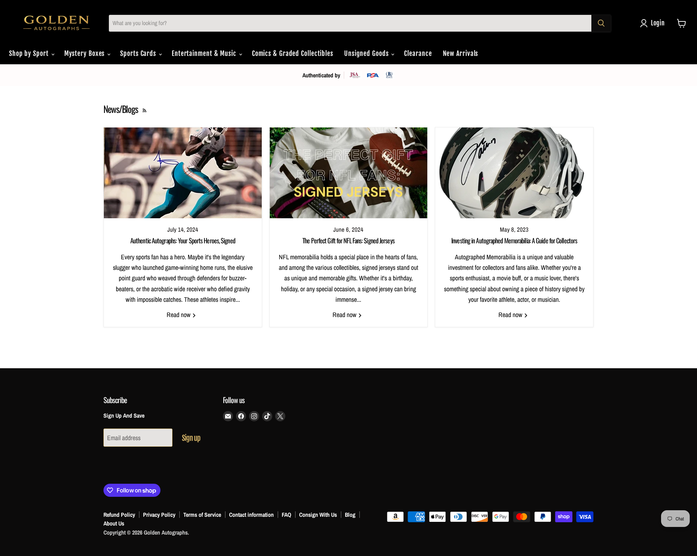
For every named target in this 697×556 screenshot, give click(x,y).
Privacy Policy (159, 515)
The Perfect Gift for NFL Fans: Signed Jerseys (348, 240)
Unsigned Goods (367, 53)
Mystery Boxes (85, 53)
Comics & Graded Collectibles (292, 53)
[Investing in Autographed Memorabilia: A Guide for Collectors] (514, 172)
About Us (113, 523)
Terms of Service (202, 515)
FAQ (286, 515)
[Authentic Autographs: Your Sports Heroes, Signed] (183, 172)
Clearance (418, 53)
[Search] (601, 23)
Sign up (191, 438)
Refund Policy (119, 515)
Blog (350, 515)
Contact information (251, 515)
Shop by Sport (29, 53)
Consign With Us (318, 515)
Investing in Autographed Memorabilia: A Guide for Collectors (514, 240)
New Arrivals (460, 53)
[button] (654, 23)
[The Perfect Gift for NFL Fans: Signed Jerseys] (349, 172)
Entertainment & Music (205, 53)
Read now (179, 314)
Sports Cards (139, 53)
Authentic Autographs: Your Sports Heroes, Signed (182, 240)
